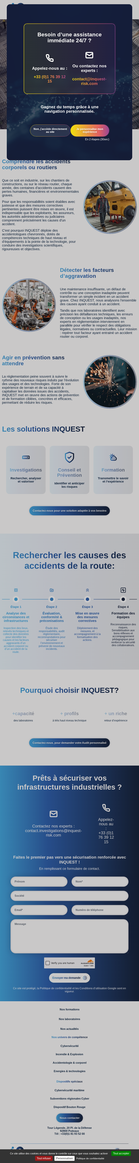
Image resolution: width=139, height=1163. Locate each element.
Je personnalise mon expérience (89, 130)
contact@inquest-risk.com (89, 81)
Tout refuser (44, 1158)
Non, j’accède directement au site (50, 130)
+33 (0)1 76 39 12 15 (50, 78)
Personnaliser (64, 1158)
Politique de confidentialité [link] (90, 1158)
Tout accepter (121, 1153)
